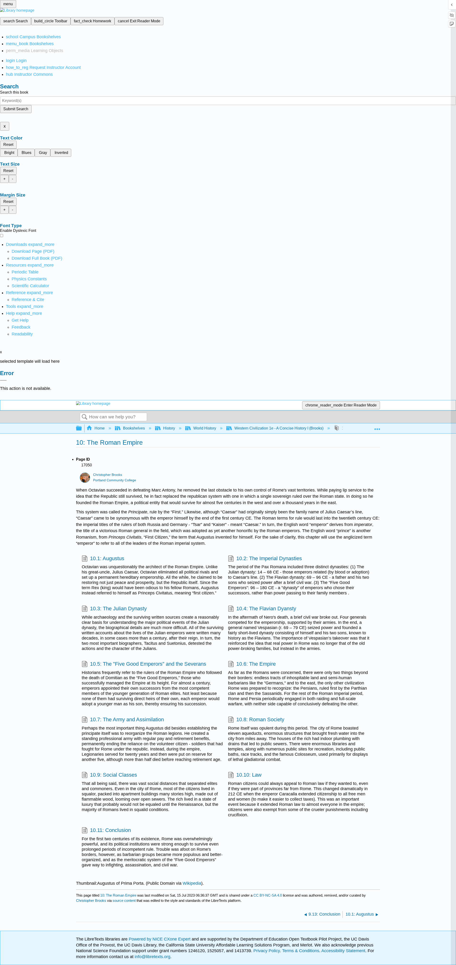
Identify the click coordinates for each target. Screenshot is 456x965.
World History (204, 428)
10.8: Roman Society (260, 719)
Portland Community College (114, 480)
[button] (21, 327)
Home (100, 428)
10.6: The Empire (256, 664)
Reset (8, 145)
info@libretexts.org (151, 956)
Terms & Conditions (300, 950)
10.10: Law (248, 775)
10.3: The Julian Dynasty (118, 608)
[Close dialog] (3, 380)
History (169, 428)
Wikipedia (192, 883)
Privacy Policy (266, 950)
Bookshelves (134, 428)
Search (84, 417)
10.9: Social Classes (113, 775)
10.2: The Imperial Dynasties (269, 558)
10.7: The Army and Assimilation (127, 719)
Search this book (14, 92)
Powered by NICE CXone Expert (160, 939)
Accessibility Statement (343, 950)
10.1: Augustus (107, 558)
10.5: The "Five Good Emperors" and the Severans (148, 664)
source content (124, 900)
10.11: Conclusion (110, 830)
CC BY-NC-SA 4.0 (267, 895)
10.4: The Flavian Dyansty (266, 608)
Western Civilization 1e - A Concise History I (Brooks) (278, 428)
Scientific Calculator (30, 285)
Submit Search (15, 109)
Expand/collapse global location (377, 426)
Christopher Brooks (107, 475)
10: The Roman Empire (118, 895)
